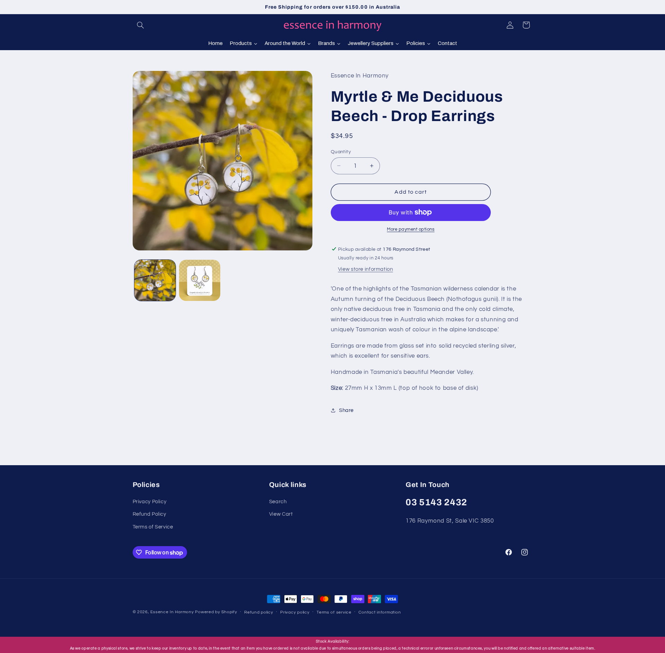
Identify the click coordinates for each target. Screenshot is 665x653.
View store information (365, 269)
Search (278, 501)
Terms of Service (153, 527)
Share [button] (346, 410)
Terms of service (334, 612)
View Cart (281, 514)
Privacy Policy (150, 501)
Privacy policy (294, 612)
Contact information (379, 612)
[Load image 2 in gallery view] (199, 280)
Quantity (341, 151)
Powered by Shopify (216, 612)
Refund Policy (149, 514)
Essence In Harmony (172, 612)
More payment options (411, 229)
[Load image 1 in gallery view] (155, 280)
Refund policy (258, 612)
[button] (141, 25)
